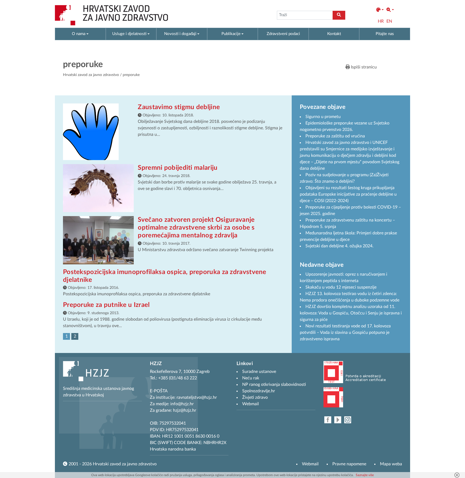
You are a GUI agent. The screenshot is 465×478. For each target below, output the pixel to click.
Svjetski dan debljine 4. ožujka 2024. (339, 246)
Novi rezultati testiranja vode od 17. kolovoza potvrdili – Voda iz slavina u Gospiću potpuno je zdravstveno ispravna (345, 332)
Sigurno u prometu (323, 117)
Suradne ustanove (259, 371)
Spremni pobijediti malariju (177, 168)
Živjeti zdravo (255, 397)
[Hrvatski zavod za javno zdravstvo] (111, 15)
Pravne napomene (349, 464)
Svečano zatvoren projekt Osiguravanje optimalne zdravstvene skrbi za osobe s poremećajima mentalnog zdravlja (196, 228)
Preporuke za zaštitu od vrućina (335, 136)
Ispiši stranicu (363, 67)
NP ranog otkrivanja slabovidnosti (274, 384)
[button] (380, 10)
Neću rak (250, 378)
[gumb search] (339, 15)
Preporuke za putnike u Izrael (106, 305)
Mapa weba (391, 464)
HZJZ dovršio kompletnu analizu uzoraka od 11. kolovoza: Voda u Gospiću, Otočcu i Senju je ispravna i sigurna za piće (351, 313)
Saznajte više (365, 475)
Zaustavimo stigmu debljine (179, 107)
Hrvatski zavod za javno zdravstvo (91, 75)
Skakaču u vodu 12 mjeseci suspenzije (340, 287)
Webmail (310, 464)
